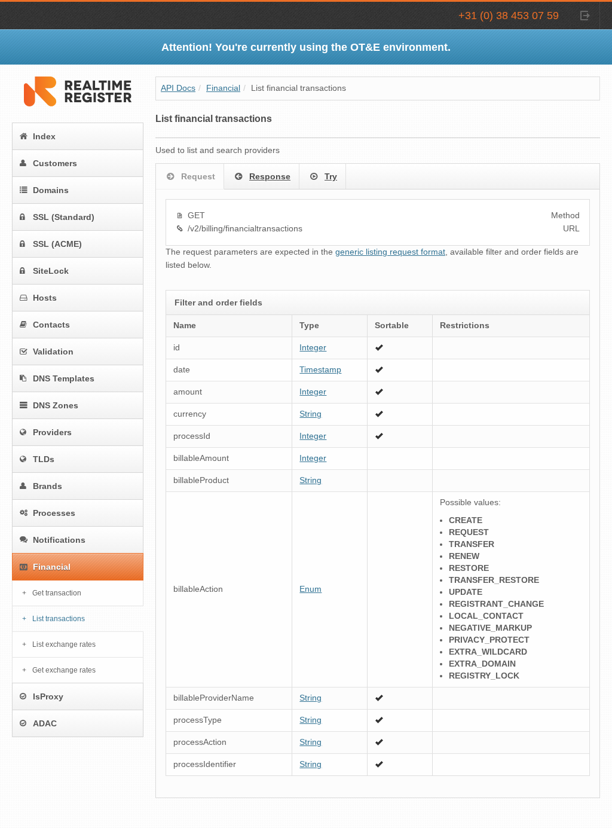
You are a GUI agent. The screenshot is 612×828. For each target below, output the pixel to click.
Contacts (51, 324)
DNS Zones (55, 405)
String (310, 414)
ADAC (45, 723)
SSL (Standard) (63, 217)
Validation (53, 351)
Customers (55, 163)
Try (331, 176)
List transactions (58, 619)
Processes (54, 513)
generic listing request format (390, 252)
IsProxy (48, 696)
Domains (51, 190)
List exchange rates (64, 644)
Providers (52, 432)
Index (44, 136)
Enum (310, 589)
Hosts (45, 298)
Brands (47, 486)
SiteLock (51, 271)
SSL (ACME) (57, 244)
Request (198, 176)
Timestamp (320, 369)
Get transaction (56, 593)
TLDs (43, 459)
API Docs (178, 88)
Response (269, 176)
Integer (312, 347)
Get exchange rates (64, 670)
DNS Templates (63, 378)
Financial (52, 567)
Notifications (59, 540)
